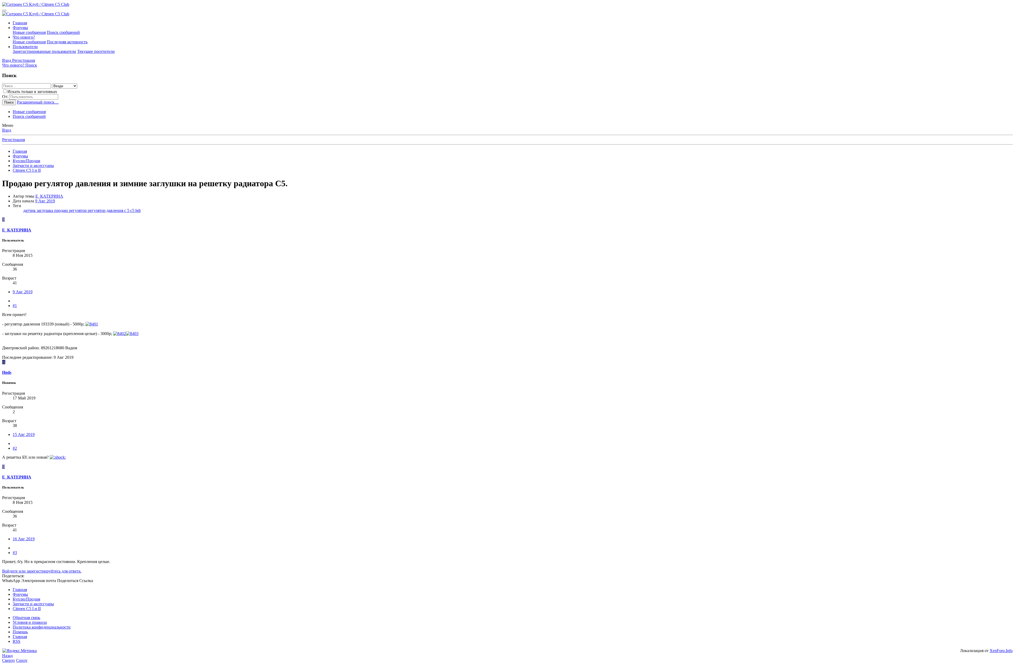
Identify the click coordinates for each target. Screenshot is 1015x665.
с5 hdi (135, 210)
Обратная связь (26, 617)
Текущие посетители (96, 51)
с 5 (127, 210)
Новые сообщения (29, 32)
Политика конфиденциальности (42, 627)
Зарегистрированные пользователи (44, 51)
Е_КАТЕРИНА (49, 196)
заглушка (45, 210)
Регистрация (13, 139)
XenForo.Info (1001, 650)
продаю (61, 210)
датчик (30, 210)
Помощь (20, 632)
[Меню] (4, 10)
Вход (6, 130)
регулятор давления (106, 210)
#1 (15, 305)
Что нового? (24, 37)
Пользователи (25, 46)
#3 (15, 552)
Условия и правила (30, 622)
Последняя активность (67, 42)
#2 (15, 448)
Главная (20, 23)
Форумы (20, 27)
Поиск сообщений (63, 32)
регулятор (78, 210)
